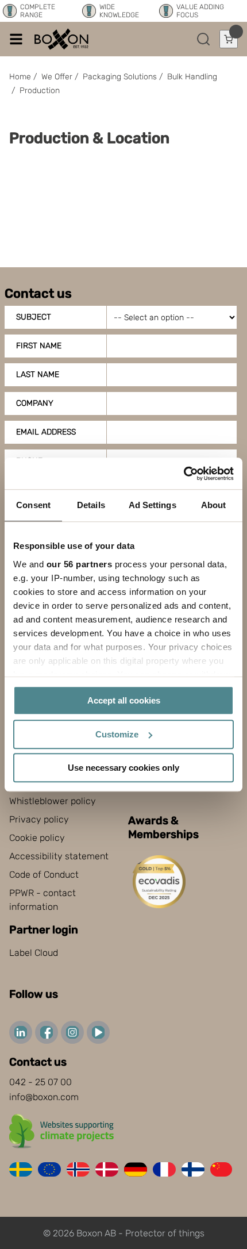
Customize (116, 734)
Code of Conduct (44, 874)
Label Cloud (33, 952)
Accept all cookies (123, 700)
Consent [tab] (33, 505)
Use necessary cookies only (123, 768)
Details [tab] (91, 505)
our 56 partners (80, 564)
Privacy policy (39, 819)
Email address (46, 432)
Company (34, 403)
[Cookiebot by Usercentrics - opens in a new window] (183, 473)
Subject (33, 317)
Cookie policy (37, 837)
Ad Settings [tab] (152, 505)
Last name (37, 374)
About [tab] (213, 505)
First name (38, 346)
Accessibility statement (59, 856)
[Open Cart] (228, 39)
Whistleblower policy (52, 800)
